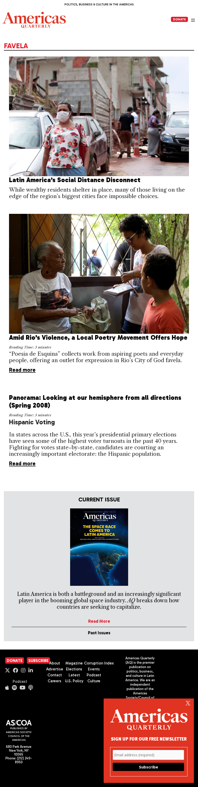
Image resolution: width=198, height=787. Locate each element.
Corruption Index (99, 663)
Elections (74, 669)
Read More (99, 621)
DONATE (179, 19)
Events (94, 669)
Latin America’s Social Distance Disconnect (75, 180)
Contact (54, 675)
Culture (93, 681)
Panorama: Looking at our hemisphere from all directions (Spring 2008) (95, 401)
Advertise (54, 669)
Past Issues (99, 632)
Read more (22, 370)
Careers (54, 681)
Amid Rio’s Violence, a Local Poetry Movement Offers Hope (98, 338)
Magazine (74, 663)
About (54, 663)
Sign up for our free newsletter (149, 738)
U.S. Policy (74, 681)
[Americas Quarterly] (34, 20)
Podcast (20, 681)
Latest (74, 675)
